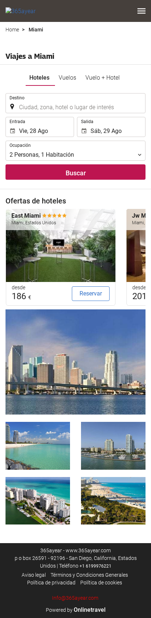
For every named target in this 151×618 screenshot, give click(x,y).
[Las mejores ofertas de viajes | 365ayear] (20, 11)
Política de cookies (101, 582)
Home (12, 30)
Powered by (76, 610)
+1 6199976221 (95, 566)
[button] (141, 11)
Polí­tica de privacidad (51, 582)
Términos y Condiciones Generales (89, 575)
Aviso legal (34, 575)
